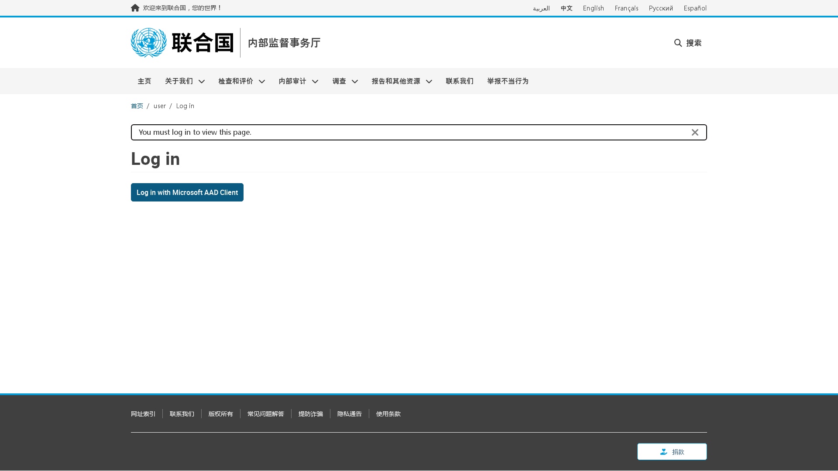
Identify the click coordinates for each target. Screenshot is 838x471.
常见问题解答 (265, 414)
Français (627, 8)
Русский (661, 8)
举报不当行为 (508, 80)
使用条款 (388, 414)
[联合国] (182, 43)
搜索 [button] (693, 43)
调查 (336, 80)
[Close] (695, 132)
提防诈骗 (311, 414)
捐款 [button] (677, 451)
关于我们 (175, 80)
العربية (541, 8)
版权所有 (221, 414)
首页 (137, 106)
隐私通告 (349, 414)
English (593, 8)
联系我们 (460, 80)
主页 (144, 80)
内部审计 (289, 80)
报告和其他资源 (392, 80)
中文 (566, 8)
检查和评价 (232, 80)
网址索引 (143, 414)
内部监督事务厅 (284, 43)
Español (695, 8)
